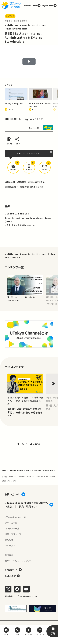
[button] (13, 168)
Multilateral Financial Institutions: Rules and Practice (30, 256)
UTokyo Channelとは (15, 516)
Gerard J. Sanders (17, 213)
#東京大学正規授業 (36, 182)
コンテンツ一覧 (12, 528)
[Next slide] (53, 285)
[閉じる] (51, 152)
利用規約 (9, 596)
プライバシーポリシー (27, 596)
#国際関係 (21, 182)
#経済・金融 (10, 182)
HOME (5, 470)
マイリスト (10, 545)
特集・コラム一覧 (13, 534)
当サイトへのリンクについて (18, 560)
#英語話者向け (11, 187)
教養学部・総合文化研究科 (16, 21)
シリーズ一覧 (11, 522)
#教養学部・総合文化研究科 (32, 187)
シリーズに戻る (31, 444)
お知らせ (9, 539)
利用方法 (9, 554)
